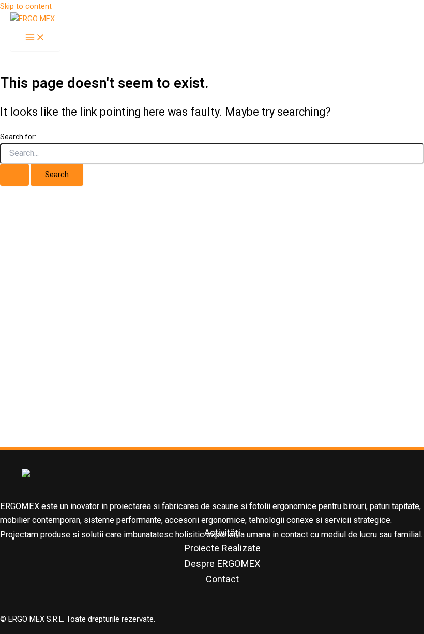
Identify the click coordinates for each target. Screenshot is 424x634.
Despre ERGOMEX (222, 563)
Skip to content (26, 6)
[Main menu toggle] (35, 38)
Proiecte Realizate (223, 548)
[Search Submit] (14, 175)
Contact (222, 579)
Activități (222, 532)
